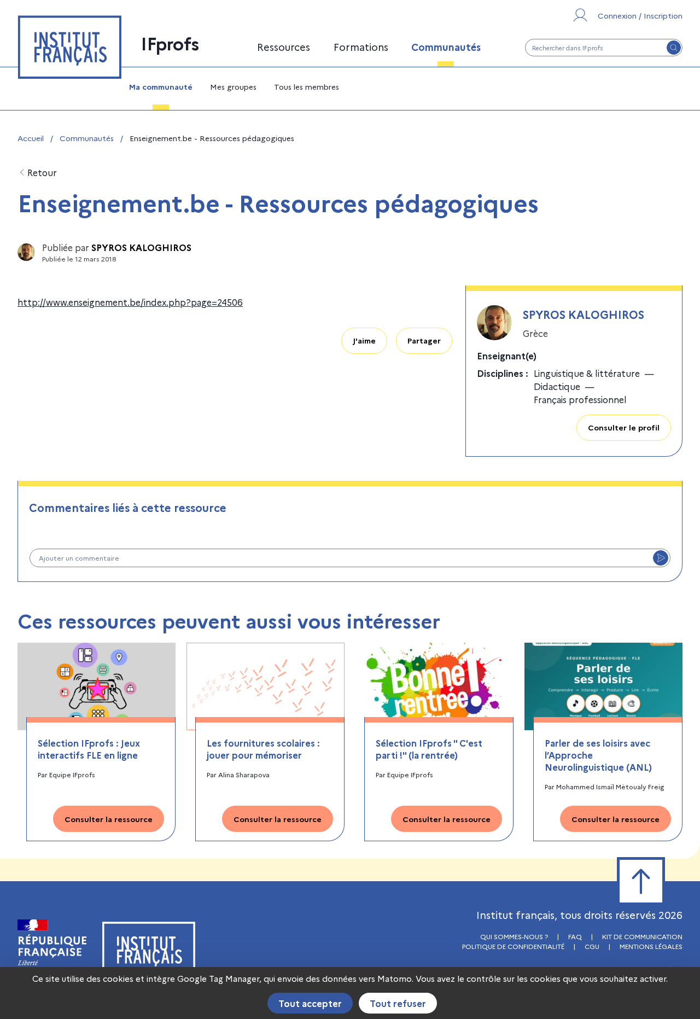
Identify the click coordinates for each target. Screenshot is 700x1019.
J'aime (364, 340)
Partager (424, 340)
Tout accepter (310, 1003)
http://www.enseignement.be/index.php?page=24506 (130, 302)
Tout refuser (398, 1003)
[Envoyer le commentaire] (660, 558)
